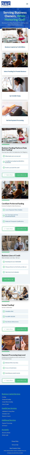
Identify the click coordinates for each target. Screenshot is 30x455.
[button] (27, 4)
